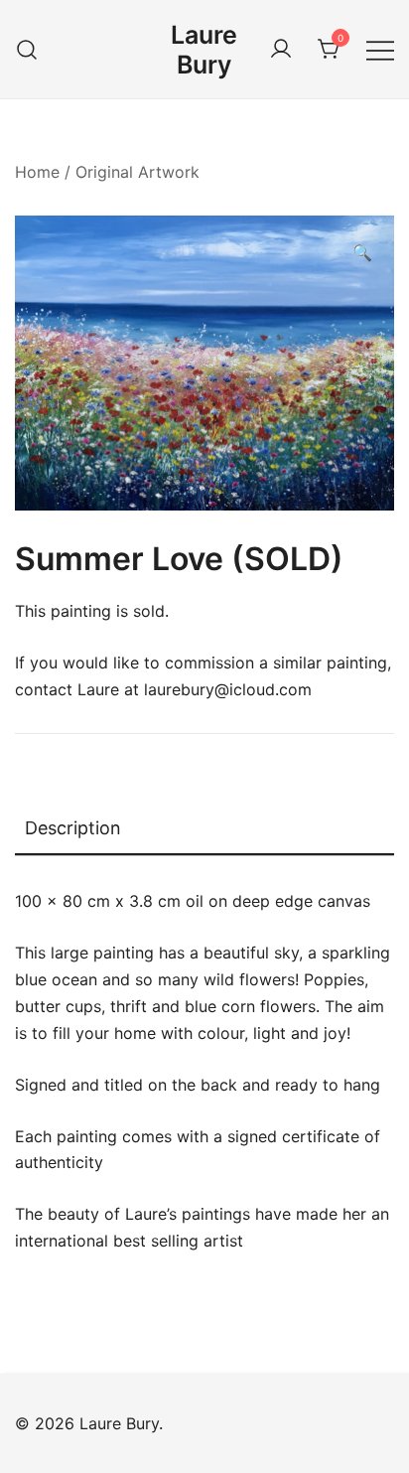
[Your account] (281, 50)
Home (37, 172)
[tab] (204, 829)
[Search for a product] (27, 49)
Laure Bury (204, 49)
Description (73, 827)
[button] (362, 252)
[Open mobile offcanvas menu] (380, 49)
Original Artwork (137, 172)
